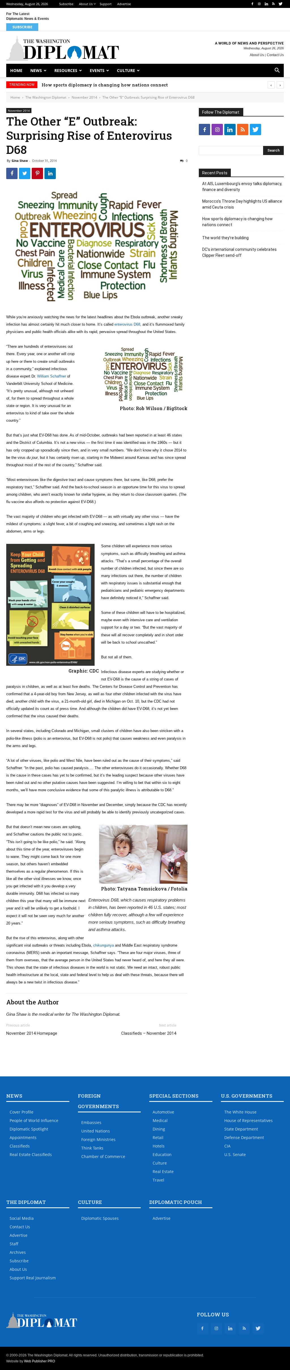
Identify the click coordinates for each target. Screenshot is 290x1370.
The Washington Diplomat (45, 97)
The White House (240, 1112)
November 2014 (84, 97)
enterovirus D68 (127, 324)
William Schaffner (51, 376)
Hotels (159, 1146)
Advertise (124, 4)
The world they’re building (225, 238)
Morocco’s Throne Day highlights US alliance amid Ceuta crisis (242, 204)
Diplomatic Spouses (100, 1218)
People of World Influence (34, 1120)
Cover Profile (21, 1112)
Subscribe (66, 4)
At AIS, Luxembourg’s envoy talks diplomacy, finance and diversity (242, 186)
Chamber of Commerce (103, 1156)
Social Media (22, 1218)
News (36, 70)
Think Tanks (92, 1148)
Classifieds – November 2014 (148, 1033)
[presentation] (271, 84)
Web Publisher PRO (39, 1361)
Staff (14, 1243)
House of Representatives (248, 1120)
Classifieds (20, 1146)
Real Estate (163, 1171)
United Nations (95, 1131)
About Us (86, 4)
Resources (65, 70)
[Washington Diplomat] (62, 48)
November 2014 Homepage (31, 1033)
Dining (159, 1129)
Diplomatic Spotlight (29, 1129)
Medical (160, 1120)
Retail (158, 1137)
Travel (158, 1180)
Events (97, 70)
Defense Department (244, 1137)
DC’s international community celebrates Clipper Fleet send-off (239, 252)
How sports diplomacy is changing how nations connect (105, 85)
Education (162, 1154)
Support (106, 4)
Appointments (23, 1137)
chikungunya (103, 945)
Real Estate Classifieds (31, 1154)
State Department (241, 1129)
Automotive (163, 1112)
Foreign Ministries (98, 1139)
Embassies (91, 1122)
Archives (18, 1252)
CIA (227, 1146)
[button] (277, 71)
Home (16, 70)
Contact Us (275, 55)
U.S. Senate (235, 1154)
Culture (126, 70)
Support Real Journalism (33, 1277)
